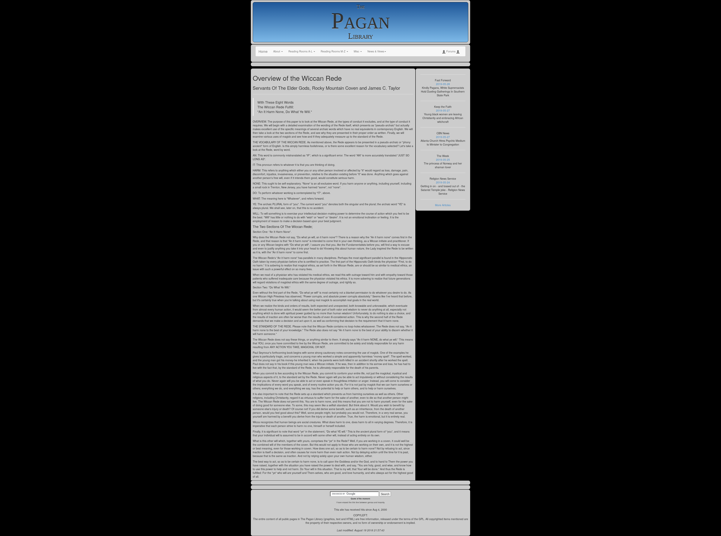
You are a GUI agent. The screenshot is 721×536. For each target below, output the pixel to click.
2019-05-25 (443, 159)
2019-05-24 (443, 182)
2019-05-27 (443, 110)
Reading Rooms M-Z (333, 51)
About (277, 51)
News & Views (375, 51)
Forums (451, 51)
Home (263, 51)
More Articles (443, 205)
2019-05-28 (443, 84)
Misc (357, 51)
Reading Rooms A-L (300, 51)
